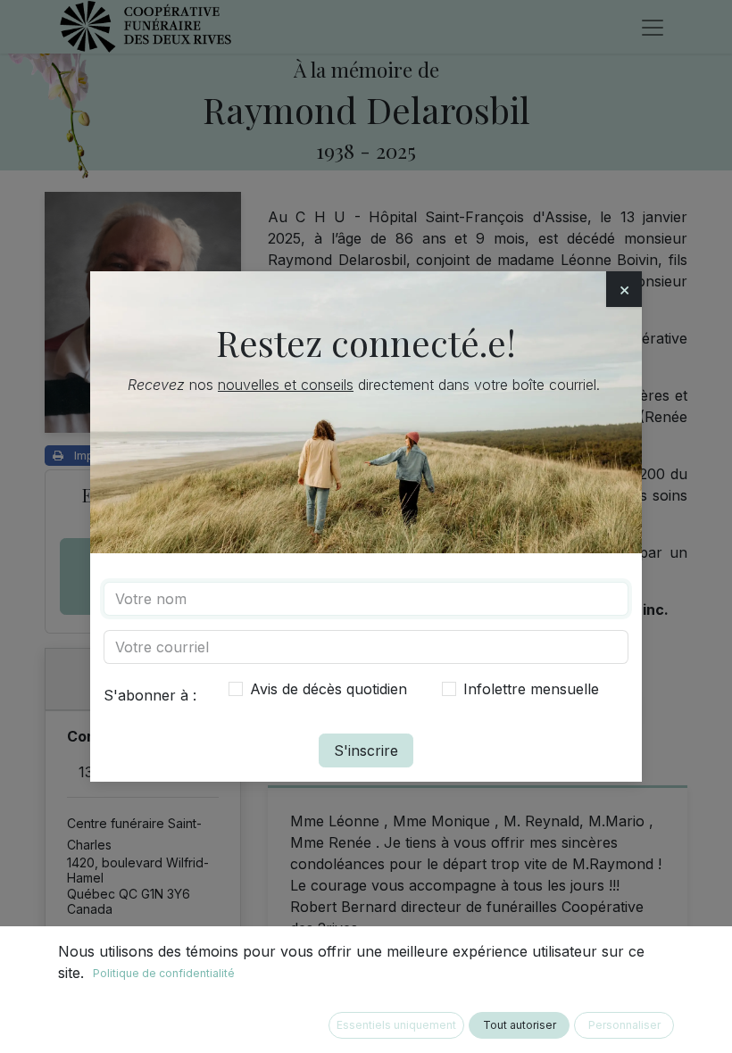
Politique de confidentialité (164, 973)
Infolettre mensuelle (531, 689)
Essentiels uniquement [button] (396, 1025)
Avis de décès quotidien (328, 689)
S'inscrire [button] (366, 750)
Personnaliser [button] (624, 1025)
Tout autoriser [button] (519, 1025)
